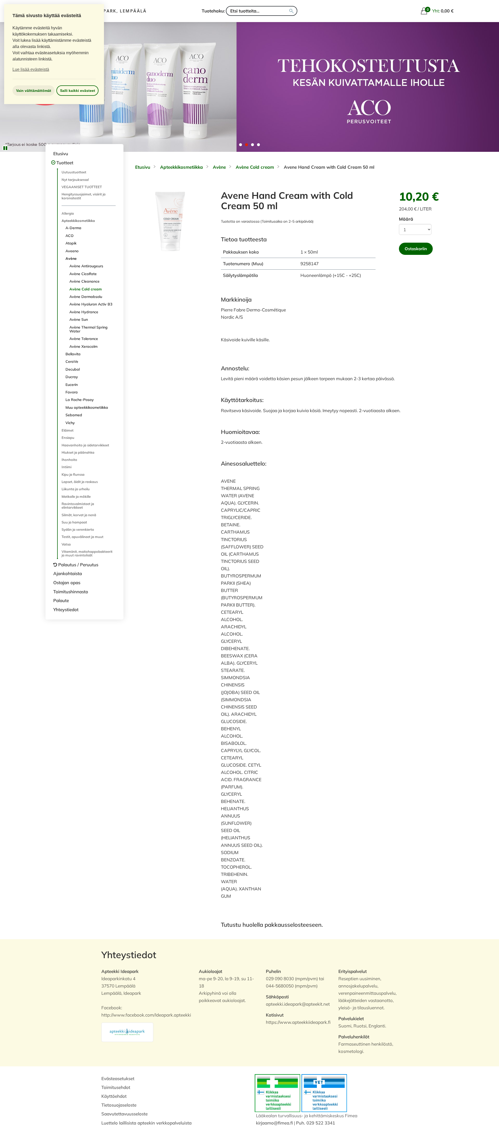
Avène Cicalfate (83, 273)
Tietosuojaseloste (118, 1105)
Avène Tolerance (83, 338)
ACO (69, 235)
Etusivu (60, 153)
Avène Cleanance (84, 281)
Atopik (70, 243)
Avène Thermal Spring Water (88, 329)
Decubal (72, 369)
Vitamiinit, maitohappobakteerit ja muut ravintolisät (87, 553)
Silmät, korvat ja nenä (79, 515)
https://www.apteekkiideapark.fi (298, 1022)
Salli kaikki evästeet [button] (77, 90)
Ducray (71, 376)
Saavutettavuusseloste (124, 1113)
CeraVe (71, 361)
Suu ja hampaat (74, 522)
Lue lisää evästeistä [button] (30, 69)
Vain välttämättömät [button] (33, 90)
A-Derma (73, 228)
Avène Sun (78, 319)
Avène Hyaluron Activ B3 (90, 304)
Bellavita (73, 354)
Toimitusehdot (115, 1087)
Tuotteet (64, 162)
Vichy (70, 422)
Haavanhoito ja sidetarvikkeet (85, 445)
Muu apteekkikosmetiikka (86, 407)
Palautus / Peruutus (78, 564)
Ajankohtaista (67, 573)
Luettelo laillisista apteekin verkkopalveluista (146, 1123)
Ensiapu (68, 437)
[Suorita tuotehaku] (291, 11)
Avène (71, 258)
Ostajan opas (66, 582)
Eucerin (71, 384)
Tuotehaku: (213, 10)
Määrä (406, 219)
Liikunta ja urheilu (76, 489)
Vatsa (66, 544)
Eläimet (68, 430)
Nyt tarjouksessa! (75, 180)
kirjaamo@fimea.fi (274, 1123)
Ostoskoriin (416, 248)
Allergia (68, 213)
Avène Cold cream (85, 289)
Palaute (61, 600)
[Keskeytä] (5, 148)
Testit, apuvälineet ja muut (82, 537)
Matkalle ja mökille (76, 496)
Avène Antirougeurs (86, 266)
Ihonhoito (69, 460)
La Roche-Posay (79, 399)
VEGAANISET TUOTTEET (82, 187)
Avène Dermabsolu (85, 296)
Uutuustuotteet (74, 172)
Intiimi (66, 467)
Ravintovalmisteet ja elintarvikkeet (78, 505)
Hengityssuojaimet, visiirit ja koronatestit (84, 196)
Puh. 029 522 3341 (315, 1123)
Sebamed (73, 415)
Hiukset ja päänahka (78, 452)
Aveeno (71, 251)
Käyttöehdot (114, 1096)
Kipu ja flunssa (73, 474)
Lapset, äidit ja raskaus (80, 482)
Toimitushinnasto (70, 591)
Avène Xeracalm (83, 346)
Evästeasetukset (117, 1078)
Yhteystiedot (65, 609)
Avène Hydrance (83, 312)
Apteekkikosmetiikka (78, 221)
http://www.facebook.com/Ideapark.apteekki (146, 1015)
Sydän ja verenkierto (78, 529)
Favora (71, 392)
